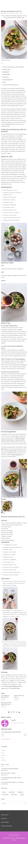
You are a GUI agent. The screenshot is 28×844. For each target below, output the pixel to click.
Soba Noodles (10, 440)
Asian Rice (8, 124)
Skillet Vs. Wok (6, 69)
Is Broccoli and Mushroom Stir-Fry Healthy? (13, 67)
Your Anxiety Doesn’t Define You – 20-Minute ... (13, 782)
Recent (2, 764)
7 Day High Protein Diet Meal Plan (11, 732)
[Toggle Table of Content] (2, 63)
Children (3, 750)
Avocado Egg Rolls (16, 455)
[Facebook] (11, 712)
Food (17, 2)
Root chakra (20, 792)
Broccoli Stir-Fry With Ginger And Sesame (6, 703)
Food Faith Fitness (15, 688)
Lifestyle (3, 755)
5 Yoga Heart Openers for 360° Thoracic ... (11, 777)
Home (10, 2)
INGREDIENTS (6, 72)
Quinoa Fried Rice (19, 440)
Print (3, 513)
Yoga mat (22, 794)
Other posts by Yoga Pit (17, 723)
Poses (2, 757)
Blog (14, 2)
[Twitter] (9, 712)
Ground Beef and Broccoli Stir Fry (5, 696)
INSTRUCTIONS (6, 74)
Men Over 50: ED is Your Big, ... (8, 773)
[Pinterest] (14, 712)
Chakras (4, 792)
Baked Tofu (4, 449)
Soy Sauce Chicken (12, 451)
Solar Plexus (14, 794)
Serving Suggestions (8, 79)
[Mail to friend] (16, 712)
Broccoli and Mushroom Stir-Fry (11, 85)
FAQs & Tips (6, 77)
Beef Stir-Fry (12, 453)
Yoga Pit (16, 13)
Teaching (3, 760)
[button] (1, 521)
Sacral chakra (5, 794)
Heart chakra (12, 792)
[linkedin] (19, 712)
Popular (7, 764)
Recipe (4, 82)
